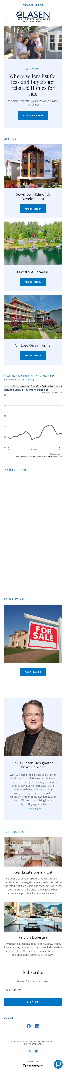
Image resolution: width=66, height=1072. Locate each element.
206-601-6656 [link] (33, 5)
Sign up (33, 1001)
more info (33, 208)
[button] (8, 17)
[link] (33, 17)
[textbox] (33, 990)
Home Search (33, 115)
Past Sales (33, 671)
